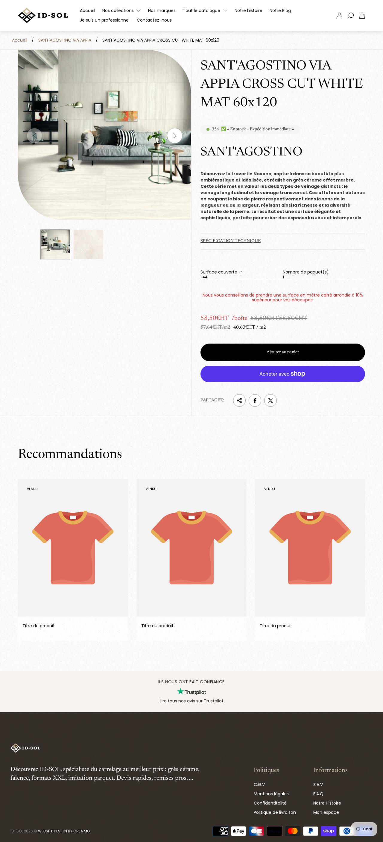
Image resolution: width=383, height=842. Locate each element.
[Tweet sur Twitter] (270, 400)
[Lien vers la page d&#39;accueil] (25, 748)
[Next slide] (174, 135)
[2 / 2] (88, 244)
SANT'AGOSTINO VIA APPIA (64, 40)
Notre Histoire (327, 803)
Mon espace (326, 812)
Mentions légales (271, 794)
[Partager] (239, 400)
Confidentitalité (270, 803)
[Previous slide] (34, 135)
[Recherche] (350, 15)
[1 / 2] (55, 244)
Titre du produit (38, 626)
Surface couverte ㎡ (221, 272)
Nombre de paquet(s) (306, 272)
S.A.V (318, 784)
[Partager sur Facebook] (255, 400)
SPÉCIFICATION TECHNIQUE (230, 241)
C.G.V (259, 784)
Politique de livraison (275, 812)
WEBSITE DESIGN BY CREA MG (64, 831)
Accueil (19, 40)
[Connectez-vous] (339, 15)
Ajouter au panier (283, 352)
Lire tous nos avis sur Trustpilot (192, 701)
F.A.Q (318, 794)
